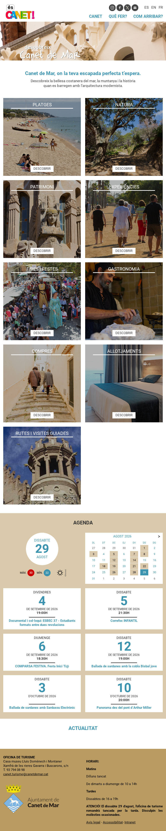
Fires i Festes (42, 269)
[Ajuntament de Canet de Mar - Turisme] (20, 17)
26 (113, 572)
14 (134, 560)
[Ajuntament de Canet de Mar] (31, 812)
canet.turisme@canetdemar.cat (25, 774)
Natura (124, 104)
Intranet (130, 822)
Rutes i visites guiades (42, 433)
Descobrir (42, 169)
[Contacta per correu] (135, 7)
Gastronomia (124, 269)
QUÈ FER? (118, 16)
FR (161, 7)
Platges (42, 104)
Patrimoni (42, 186)
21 (134, 566)
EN (153, 7)
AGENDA (83, 523)
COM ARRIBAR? (148, 16)
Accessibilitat (113, 822)
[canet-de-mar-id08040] (60, 572)
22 (144, 566)
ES (146, 7)
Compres (42, 351)
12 (113, 560)
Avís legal (93, 822)
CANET (95, 16)
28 (134, 572)
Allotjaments (124, 351)
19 (113, 566)
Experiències (124, 186)
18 (103, 566)
